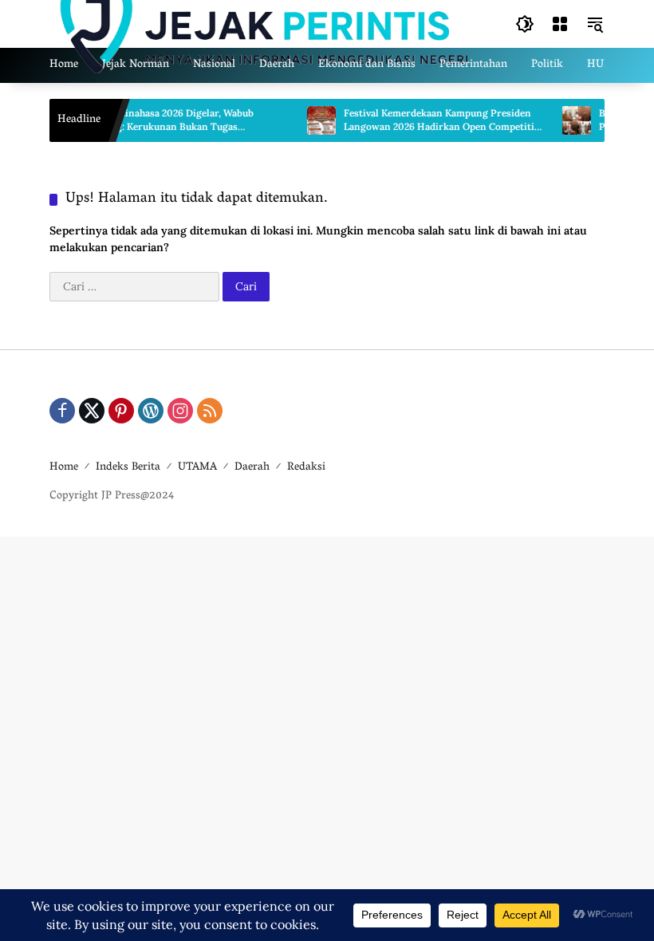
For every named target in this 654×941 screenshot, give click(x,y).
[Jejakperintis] (266, 23)
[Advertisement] (327, 733)
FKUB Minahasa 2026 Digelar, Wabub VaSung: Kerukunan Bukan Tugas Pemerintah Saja (162, 120)
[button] (524, 23)
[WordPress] (151, 410)
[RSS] (210, 410)
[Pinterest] (121, 410)
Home (63, 467)
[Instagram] (180, 410)
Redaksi (306, 467)
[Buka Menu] (559, 23)
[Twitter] (91, 410)
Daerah (252, 467)
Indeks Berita (128, 467)
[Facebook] (62, 410)
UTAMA (197, 467)
